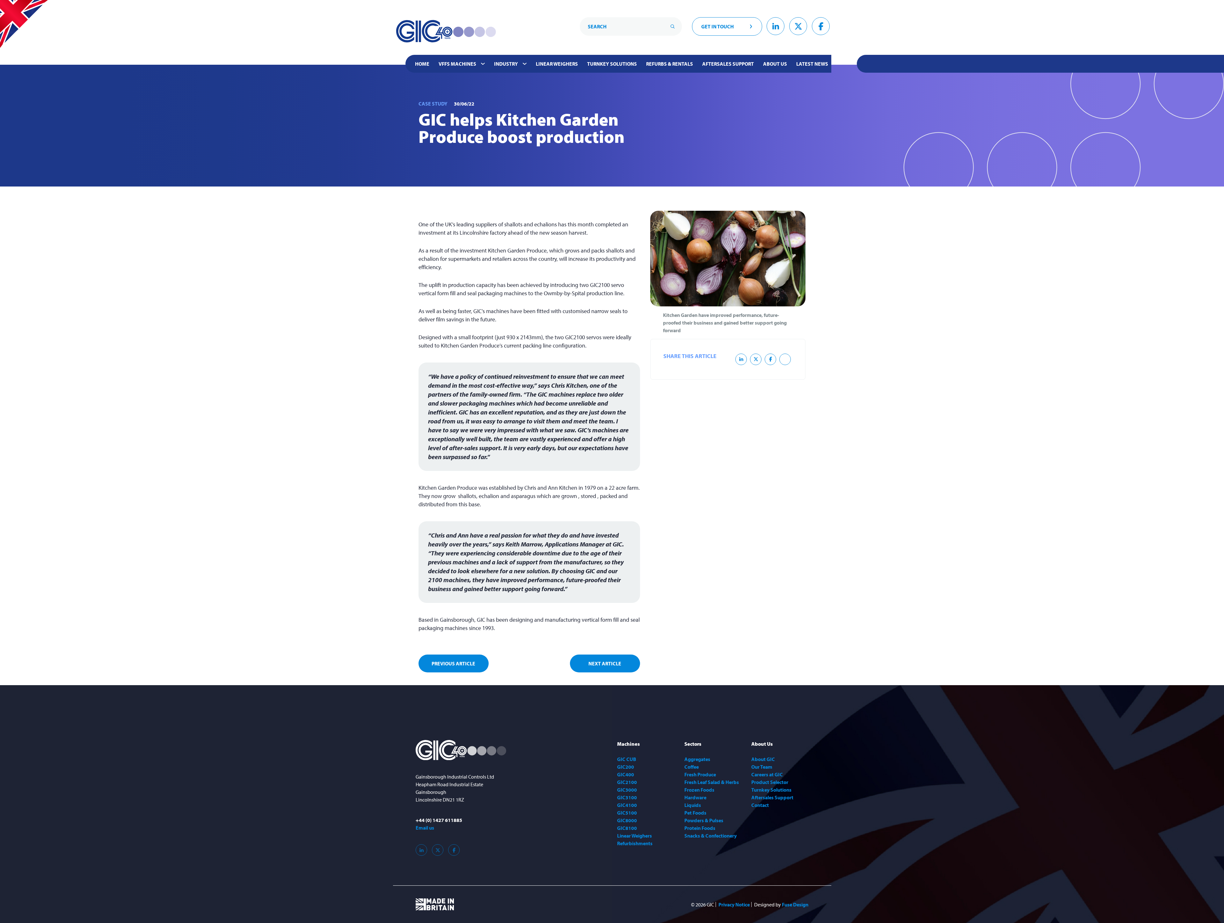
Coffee (691, 767)
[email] (785, 359)
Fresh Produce (700, 774)
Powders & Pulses (703, 820)
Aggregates (697, 759)
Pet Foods (695, 812)
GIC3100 (627, 797)
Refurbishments (634, 843)
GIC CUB (626, 759)
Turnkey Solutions (612, 64)
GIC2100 (627, 782)
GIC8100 (627, 828)
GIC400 (625, 774)
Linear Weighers (557, 64)
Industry (506, 64)
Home (422, 64)
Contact (760, 805)
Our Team (761, 767)
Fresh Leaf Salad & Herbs (711, 782)
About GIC (763, 759)
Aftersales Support (728, 64)
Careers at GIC (767, 774)
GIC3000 (627, 790)
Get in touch (717, 26)
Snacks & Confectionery (710, 835)
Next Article (604, 663)
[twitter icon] (755, 359)
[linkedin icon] (741, 359)
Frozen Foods (699, 790)
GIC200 (625, 767)
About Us (775, 64)
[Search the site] (672, 26)
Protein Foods (699, 828)
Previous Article (453, 663)
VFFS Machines (457, 64)
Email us (425, 827)
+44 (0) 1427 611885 (439, 820)
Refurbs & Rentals (669, 64)
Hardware (695, 797)
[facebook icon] (770, 359)
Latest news (812, 64)
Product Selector (769, 782)
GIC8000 (627, 820)
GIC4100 (627, 805)
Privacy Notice (734, 904)
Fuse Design (795, 904)
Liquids (692, 805)
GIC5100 (627, 812)
